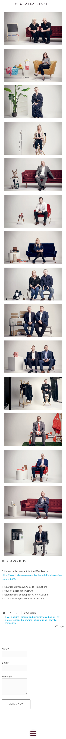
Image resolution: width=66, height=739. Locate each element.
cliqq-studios (40, 619)
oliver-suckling (12, 616)
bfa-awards (26, 619)
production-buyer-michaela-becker (38, 616)
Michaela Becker (33, 3)
